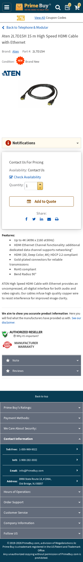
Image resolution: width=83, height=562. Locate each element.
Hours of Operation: (17, 492)
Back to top (41, 396)
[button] (40, 184)
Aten (15, 51)
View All (40, 17)
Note (15, 360)
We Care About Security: (20, 428)
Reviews (18, 371)
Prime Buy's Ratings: (17, 407)
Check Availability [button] (27, 177)
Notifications (23, 142)
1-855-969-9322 (28, 449)
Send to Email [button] (49, 219)
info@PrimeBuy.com (31, 470)
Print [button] (56, 219)
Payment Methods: (16, 418)
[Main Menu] (6, 7)
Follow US (11, 533)
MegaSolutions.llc (65, 543)
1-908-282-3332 (28, 460)
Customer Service (16, 512)
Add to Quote (45, 201)
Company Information (19, 523)
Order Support (14, 502)
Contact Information (18, 439)
